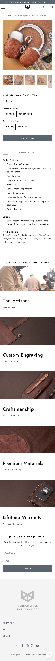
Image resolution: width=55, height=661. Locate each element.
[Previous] (5, 45)
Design (5, 153)
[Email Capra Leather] (18, 646)
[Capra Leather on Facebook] (22, 646)
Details (13, 153)
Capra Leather (19, 654)
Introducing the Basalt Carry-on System (27, 2)
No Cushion (9, 114)
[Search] (44, 7)
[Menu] (1, 7)
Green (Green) (32, 238)
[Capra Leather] (27, 7)
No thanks (9, 127)
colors (23, 242)
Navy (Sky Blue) (15, 238)
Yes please (23, 127)
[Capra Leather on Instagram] (27, 646)
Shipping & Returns (27, 153)
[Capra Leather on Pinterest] (32, 646)
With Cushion (25, 114)
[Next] (50, 45)
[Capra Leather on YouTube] (37, 646)
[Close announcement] (52, 2)
